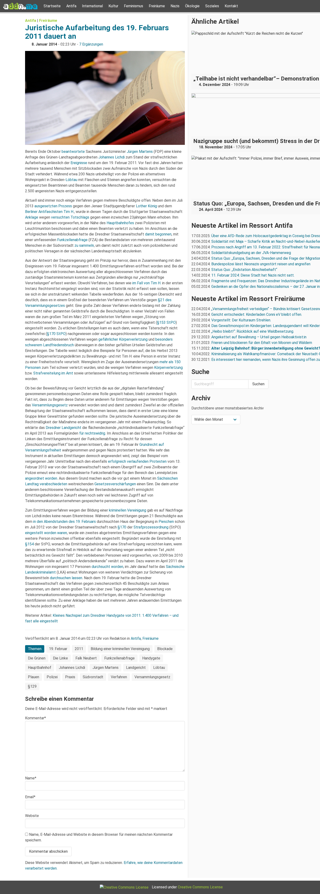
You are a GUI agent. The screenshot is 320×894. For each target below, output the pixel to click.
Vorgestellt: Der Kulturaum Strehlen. (241, 320)
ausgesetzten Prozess (53, 206)
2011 (79, 649)
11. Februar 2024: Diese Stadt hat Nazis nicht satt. (253, 275)
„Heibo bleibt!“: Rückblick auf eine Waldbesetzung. (252, 331)
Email (30, 797)
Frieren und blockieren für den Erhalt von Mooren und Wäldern (261, 342)
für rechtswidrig (92, 433)
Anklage (31, 217)
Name (30, 778)
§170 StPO (56, 333)
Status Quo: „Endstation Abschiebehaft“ (244, 269)
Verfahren (119, 677)
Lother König (146, 206)
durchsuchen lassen (66, 578)
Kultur (113, 6)
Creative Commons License (200, 887)
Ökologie (192, 6)
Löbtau (71, 179)
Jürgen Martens (140, 151)
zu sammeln (84, 245)
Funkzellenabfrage (72, 240)
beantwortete (73, 151)
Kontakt (231, 6)
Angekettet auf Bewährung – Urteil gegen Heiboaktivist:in (258, 337)
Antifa (71, 6)
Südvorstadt (93, 677)
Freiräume (157, 6)
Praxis (70, 677)
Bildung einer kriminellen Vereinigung (120, 649)
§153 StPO (166, 322)
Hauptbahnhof (39, 667)
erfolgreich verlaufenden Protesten (137, 461)
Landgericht (136, 667)
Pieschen (166, 521)
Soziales (212, 6)
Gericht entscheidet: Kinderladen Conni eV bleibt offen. (256, 314)
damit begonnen (158, 234)
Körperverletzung (168, 367)
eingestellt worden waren (46, 533)
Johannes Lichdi (111, 157)
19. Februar (58, 649)
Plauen (33, 677)
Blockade (165, 649)
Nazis (175, 6)
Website (32, 815)
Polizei (52, 677)
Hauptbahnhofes (120, 223)
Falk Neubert (86, 658)
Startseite (52, 6)
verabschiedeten (53, 484)
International (92, 6)
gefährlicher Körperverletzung (123, 339)
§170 (122, 527)
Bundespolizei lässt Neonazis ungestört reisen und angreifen (260, 264)
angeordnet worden (41, 478)
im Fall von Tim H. (146, 283)
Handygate (151, 658)
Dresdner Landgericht (63, 427)
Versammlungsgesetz (50, 405)
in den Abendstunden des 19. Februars (64, 521)
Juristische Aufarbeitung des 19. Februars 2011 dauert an (97, 32)
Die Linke (60, 658)
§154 (29, 544)
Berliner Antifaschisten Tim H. (49, 211)
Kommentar (35, 718)
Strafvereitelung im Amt (53, 373)
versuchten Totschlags (70, 217)
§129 (32, 686)
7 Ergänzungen (91, 44)
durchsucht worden (107, 566)
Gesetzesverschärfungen (115, 484)
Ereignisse (79, 163)
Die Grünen (36, 658)
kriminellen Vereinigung (127, 510)
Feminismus (133, 6)
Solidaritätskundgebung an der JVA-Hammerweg (251, 252)
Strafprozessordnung (151, 527)
